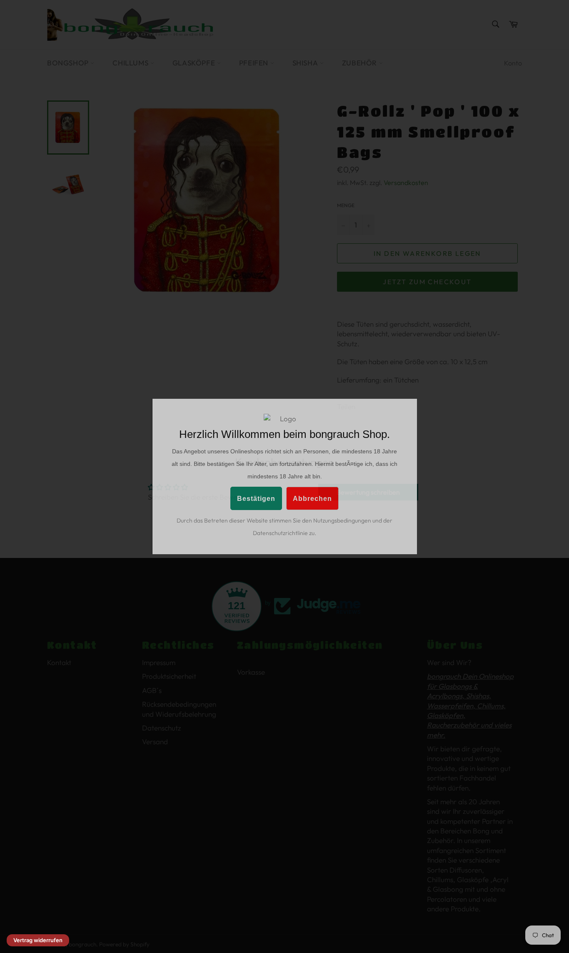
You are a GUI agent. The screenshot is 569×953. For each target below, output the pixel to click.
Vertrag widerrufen (37, 940)
